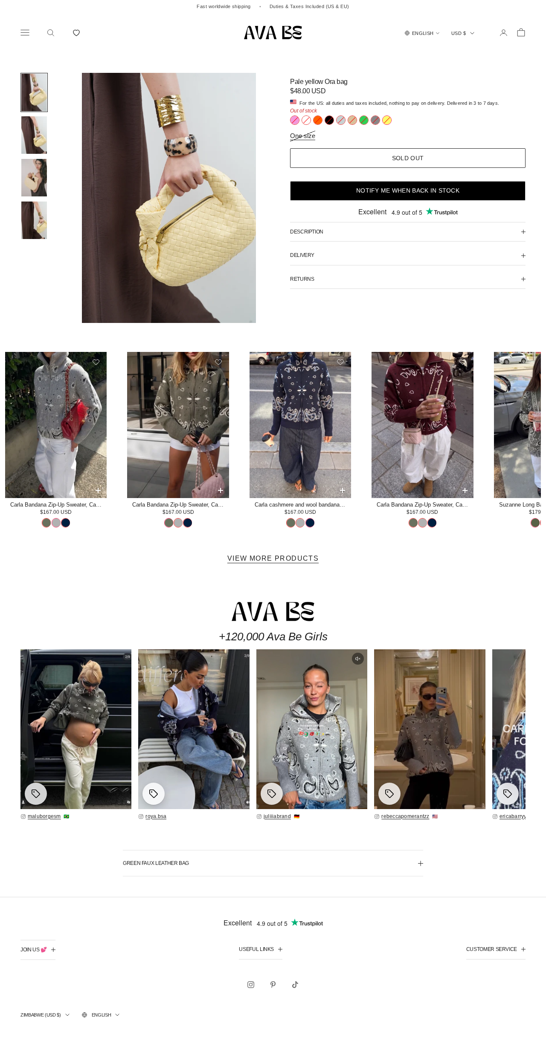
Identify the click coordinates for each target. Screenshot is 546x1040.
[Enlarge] (75, 729)
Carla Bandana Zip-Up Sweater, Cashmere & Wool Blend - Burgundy (425, 504)
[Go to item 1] (34, 92)
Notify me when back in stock (407, 190)
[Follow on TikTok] (295, 984)
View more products (273, 558)
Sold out (408, 158)
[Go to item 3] (34, 177)
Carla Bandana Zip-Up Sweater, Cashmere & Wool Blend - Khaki (180, 504)
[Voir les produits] (36, 794)
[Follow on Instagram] (251, 984)
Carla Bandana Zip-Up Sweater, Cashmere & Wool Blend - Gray (58, 504)
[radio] (294, 120)
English (101, 1014)
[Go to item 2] (34, 135)
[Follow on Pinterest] (273, 984)
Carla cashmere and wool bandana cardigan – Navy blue (303, 504)
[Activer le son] (358, 659)
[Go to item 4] (34, 220)
